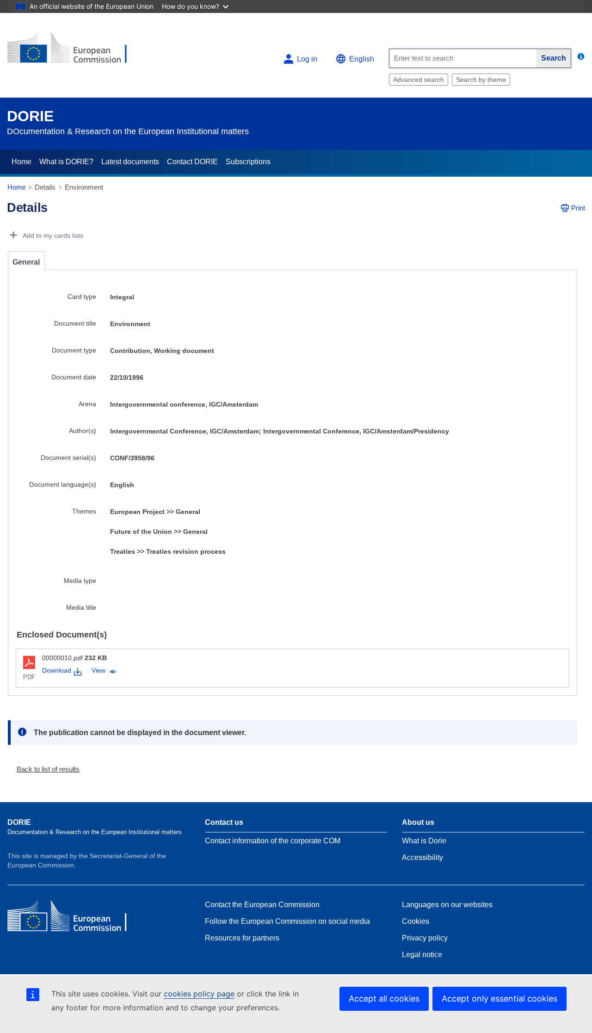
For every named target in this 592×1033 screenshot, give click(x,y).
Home (21, 162)
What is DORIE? (66, 162)
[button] (44, 769)
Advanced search (418, 79)
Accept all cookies (384, 998)
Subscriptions (248, 162)
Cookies (415, 921)
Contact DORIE (192, 162)
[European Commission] (74, 51)
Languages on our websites (447, 905)
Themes (84, 511)
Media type (80, 580)
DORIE (30, 116)
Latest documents (130, 162)
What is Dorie (424, 841)
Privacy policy (425, 938)
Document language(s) (62, 484)
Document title (75, 323)
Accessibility (422, 857)
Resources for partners (242, 938)
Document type (74, 350)
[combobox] (462, 58)
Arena (87, 404)
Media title (81, 607)
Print (578, 208)
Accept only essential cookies (499, 998)
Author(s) (82, 430)
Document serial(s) (68, 457)
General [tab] (26, 262)
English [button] (361, 59)
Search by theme (481, 79)
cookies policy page (199, 993)
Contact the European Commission (262, 905)
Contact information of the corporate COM (272, 841)
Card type (82, 296)
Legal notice (422, 955)
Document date (73, 377)
